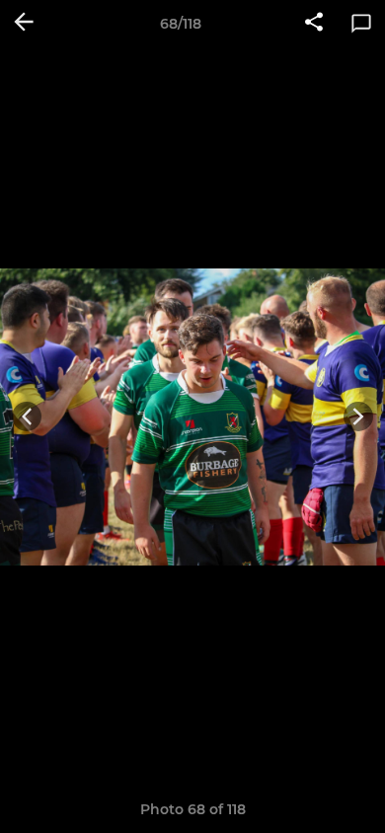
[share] (314, 24)
